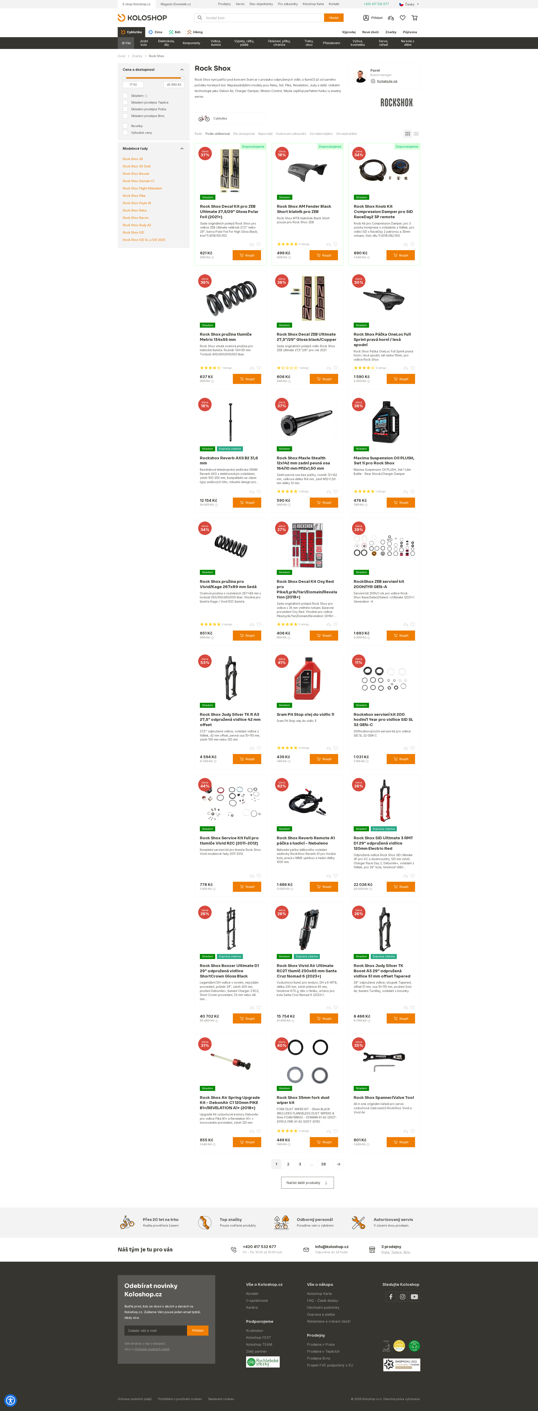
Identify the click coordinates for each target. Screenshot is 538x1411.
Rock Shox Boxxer (136, 174)
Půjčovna (410, 32)
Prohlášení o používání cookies (180, 1399)
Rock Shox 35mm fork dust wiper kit (303, 1100)
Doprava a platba (321, 1314)
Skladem (137, 96)
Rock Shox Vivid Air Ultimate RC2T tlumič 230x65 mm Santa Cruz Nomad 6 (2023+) (307, 971)
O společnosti (257, 1300)
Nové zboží (370, 32)
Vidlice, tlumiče (216, 42)
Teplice (396, 1252)
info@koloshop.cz (332, 1246)
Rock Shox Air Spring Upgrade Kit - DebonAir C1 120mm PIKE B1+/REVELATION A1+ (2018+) (230, 1102)
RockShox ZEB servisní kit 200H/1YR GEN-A (379, 584)
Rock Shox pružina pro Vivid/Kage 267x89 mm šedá (228, 584)
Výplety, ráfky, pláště (244, 42)
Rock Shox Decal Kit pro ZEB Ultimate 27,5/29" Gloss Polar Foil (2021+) (229, 211)
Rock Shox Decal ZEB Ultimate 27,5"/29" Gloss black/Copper (306, 337)
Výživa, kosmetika (358, 42)
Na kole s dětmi (407, 42)
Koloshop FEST (258, 1337)
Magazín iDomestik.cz (176, 4)
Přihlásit (197, 1330)
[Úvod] (142, 18)
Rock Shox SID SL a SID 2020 (144, 240)
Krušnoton (254, 1330)
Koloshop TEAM (259, 1344)
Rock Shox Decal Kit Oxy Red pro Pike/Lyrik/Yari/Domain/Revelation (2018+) (307, 589)
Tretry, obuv (309, 42)
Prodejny (224, 4)
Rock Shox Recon (136, 218)
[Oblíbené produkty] (402, 17)
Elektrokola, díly (166, 42)
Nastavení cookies (221, 1399)
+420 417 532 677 (376, 4)
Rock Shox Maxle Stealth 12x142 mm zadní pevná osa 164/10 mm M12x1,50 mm (303, 463)
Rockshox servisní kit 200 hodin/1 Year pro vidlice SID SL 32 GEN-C (383, 719)
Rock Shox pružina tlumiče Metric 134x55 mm (226, 337)
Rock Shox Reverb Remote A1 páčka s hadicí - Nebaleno (306, 841)
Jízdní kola (144, 42)
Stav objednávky (261, 4)
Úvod (121, 56)
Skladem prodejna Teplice (150, 102)
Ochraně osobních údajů (151, 1349)
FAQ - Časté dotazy (322, 1300)
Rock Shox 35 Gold (136, 166)
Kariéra (252, 1307)
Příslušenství (331, 43)
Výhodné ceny (141, 133)
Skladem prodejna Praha (148, 109)
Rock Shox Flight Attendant (142, 188)
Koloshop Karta (313, 4)
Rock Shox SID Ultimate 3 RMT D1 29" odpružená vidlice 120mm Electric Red (383, 843)
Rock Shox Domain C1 (138, 181)
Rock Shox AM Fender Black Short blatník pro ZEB (304, 209)
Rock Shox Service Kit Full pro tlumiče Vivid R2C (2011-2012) (229, 841)
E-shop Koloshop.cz (136, 4)
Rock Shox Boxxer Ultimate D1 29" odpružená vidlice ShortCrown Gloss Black (229, 971)
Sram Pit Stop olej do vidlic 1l (305, 714)
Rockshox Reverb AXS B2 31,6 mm (229, 461)
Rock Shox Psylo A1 (137, 203)
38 (323, 1164)
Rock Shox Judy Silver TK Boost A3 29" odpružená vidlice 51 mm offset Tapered (382, 971)
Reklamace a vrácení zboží (328, 1321)
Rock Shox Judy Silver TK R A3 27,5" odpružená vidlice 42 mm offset (230, 719)
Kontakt (334, 4)
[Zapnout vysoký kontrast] (10, 1400)
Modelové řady (135, 148)
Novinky (137, 126)
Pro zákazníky (288, 4)
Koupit (249, 255)
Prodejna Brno (318, 1358)
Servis (240, 4)
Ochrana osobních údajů (135, 1399)
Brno (407, 1252)
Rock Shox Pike (134, 196)
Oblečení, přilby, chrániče (279, 42)
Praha (385, 1252)
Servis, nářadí (383, 42)
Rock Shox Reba (135, 210)
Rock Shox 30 (133, 159)
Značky (390, 32)
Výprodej (349, 32)
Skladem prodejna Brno (148, 116)
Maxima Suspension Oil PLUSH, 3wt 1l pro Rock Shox (384, 461)
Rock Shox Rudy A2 (137, 225)
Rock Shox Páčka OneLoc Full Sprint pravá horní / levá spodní (382, 339)
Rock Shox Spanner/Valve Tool (384, 1097)
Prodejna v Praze (321, 1344)
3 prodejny (391, 1246)
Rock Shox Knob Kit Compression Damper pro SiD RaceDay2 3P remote (383, 211)
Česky (409, 4)
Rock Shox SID (133, 232)
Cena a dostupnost (139, 69)
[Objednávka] (414, 17)
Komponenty (191, 43)
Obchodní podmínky (323, 1307)
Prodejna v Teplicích (323, 1351)
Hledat (334, 18)
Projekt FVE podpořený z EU (330, 1365)
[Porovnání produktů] (391, 17)
